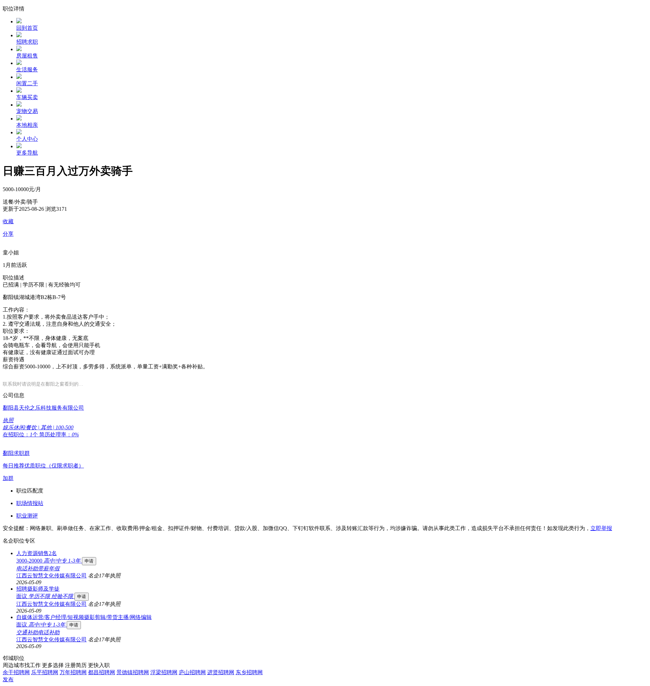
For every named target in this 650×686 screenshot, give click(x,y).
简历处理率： (59, 434)
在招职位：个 (21, 434)
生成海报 (638, 633)
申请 (89, 561)
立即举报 (601, 528)
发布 (8, 679)
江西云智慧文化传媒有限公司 (51, 575)
